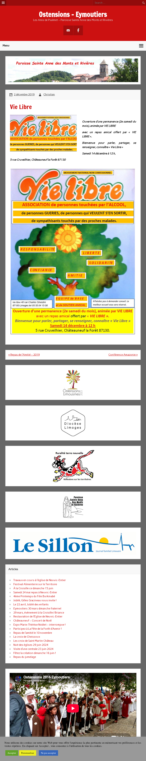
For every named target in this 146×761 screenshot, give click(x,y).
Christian (49, 94)
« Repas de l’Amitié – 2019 (24, 354)
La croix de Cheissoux (26, 636)
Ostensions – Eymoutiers (73, 14)
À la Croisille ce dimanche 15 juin (33, 588)
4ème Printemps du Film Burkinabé (34, 596)
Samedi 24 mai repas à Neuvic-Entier (35, 592)
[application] (73, 708)
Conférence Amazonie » (123, 354)
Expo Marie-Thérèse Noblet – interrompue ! (39, 624)
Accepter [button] (11, 752)
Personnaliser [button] (27, 752)
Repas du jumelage (24, 657)
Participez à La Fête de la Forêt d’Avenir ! (37, 628)
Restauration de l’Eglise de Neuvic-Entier (37, 616)
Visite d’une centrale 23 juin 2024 (33, 649)
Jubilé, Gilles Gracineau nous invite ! (35, 600)
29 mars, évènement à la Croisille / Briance (38, 612)
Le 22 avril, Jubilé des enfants (31, 604)
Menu (6, 45)
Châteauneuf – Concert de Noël (32, 620)
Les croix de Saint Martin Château (33, 640)
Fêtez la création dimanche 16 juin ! (34, 653)
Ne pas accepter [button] (48, 752)
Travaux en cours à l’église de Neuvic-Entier (39, 580)
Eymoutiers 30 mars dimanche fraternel (37, 608)
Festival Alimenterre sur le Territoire (35, 584)
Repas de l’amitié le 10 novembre (32, 632)
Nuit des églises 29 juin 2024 (30, 644)
